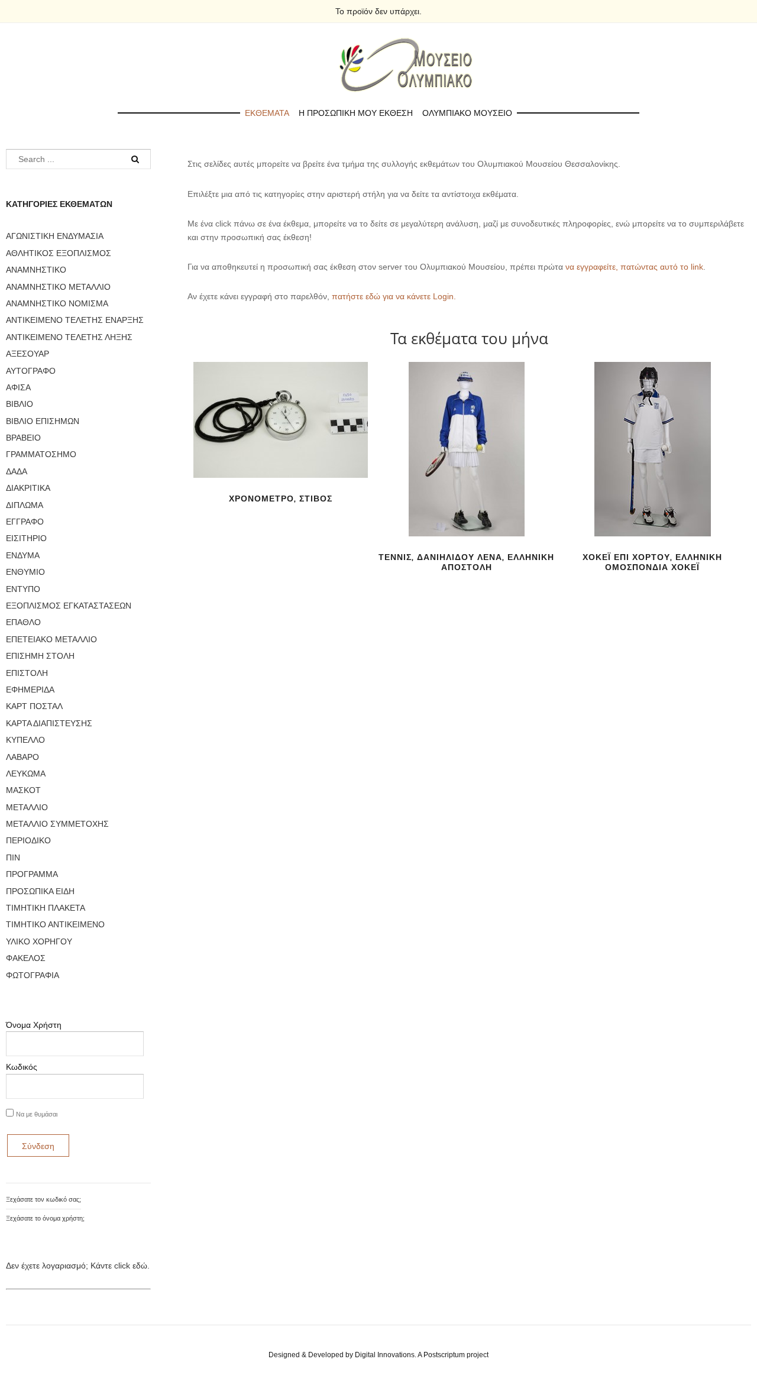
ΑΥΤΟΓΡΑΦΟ (31, 371)
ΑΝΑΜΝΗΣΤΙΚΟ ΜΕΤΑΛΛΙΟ (58, 287)
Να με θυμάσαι (36, 1114)
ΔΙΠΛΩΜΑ (24, 505)
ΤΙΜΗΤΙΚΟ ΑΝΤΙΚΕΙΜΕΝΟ (55, 924)
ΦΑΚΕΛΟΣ (26, 958)
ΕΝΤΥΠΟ (23, 589)
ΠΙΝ (13, 857)
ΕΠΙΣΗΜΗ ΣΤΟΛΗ (40, 656)
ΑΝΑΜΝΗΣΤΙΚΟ (36, 269)
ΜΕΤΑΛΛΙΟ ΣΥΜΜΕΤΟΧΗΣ (57, 824)
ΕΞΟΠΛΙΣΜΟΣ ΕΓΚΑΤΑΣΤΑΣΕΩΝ (68, 605)
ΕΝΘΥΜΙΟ (25, 572)
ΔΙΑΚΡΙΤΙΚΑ (28, 488)
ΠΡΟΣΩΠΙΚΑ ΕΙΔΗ (40, 891)
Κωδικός (21, 1067)
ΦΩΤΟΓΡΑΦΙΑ (32, 975)
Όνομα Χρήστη (34, 1025)
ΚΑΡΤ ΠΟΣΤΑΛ (34, 706)
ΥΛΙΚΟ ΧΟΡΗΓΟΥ (39, 941)
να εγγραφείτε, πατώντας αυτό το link (634, 266)
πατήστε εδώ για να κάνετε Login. (394, 296)
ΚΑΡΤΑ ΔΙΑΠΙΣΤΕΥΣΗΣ (49, 723)
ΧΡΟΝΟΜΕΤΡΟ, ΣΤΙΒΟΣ (280, 498)
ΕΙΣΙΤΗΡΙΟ (26, 538)
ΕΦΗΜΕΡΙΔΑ (30, 689)
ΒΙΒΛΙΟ (19, 404)
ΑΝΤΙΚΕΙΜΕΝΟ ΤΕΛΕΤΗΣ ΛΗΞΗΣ (69, 337)
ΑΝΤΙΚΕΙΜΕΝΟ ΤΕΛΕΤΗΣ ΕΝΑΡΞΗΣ (75, 320)
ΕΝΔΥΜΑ (23, 555)
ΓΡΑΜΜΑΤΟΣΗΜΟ (41, 454)
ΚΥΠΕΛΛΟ (25, 740)
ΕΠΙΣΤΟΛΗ (27, 673)
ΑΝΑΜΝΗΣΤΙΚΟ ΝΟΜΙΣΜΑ (57, 303)
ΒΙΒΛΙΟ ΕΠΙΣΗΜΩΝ (42, 421)
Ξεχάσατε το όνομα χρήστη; (45, 1218)
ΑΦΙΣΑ (18, 387)
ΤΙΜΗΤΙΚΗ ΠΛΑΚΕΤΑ (45, 907)
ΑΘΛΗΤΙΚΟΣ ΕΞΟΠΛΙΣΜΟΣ (58, 253)
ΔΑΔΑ (16, 471)
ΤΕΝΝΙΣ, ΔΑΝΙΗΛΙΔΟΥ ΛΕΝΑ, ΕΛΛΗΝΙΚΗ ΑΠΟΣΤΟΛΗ (466, 562)
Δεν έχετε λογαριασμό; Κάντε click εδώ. (78, 1265)
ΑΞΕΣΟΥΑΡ (27, 353)
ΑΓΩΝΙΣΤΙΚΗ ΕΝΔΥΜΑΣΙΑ (54, 236)
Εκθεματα (267, 113)
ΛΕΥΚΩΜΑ (26, 773)
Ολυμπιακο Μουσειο (467, 113)
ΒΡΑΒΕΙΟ (23, 437)
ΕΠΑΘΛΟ (23, 622)
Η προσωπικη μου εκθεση (356, 113)
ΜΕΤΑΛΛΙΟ (27, 807)
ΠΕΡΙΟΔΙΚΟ (28, 840)
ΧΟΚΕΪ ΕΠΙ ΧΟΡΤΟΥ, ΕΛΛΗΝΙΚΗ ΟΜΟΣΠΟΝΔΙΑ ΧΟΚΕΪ (652, 562)
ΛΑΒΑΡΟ (22, 757)
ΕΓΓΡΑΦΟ (25, 521)
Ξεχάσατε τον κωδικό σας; (43, 1199)
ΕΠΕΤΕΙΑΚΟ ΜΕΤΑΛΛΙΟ (51, 639)
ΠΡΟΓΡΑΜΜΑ (32, 874)
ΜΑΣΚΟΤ (23, 790)
